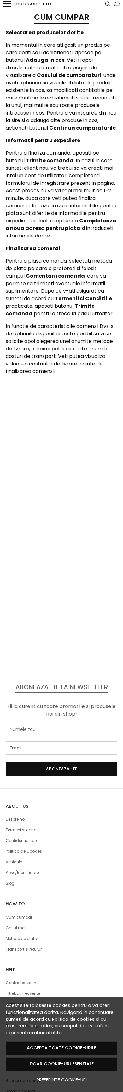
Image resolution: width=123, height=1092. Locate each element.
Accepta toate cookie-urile (61, 1048)
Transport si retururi (24, 949)
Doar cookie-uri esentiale (62, 1064)
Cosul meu (16, 927)
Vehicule (14, 862)
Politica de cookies (73, 1019)
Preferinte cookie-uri (62, 1080)
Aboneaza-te (61, 769)
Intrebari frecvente (23, 993)
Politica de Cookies (24, 851)
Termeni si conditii (23, 830)
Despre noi (16, 819)
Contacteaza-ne (22, 982)
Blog (10, 883)
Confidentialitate (22, 840)
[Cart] (117, 4)
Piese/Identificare (22, 872)
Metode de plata (21, 938)
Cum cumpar (19, 917)
